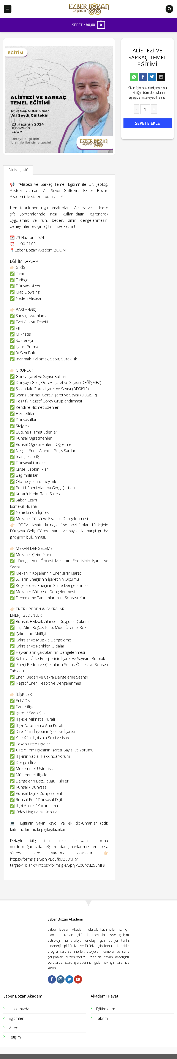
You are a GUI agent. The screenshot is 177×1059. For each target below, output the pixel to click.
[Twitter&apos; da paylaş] (152, 77)
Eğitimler (16, 1018)
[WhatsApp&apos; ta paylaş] (134, 77)
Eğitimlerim (105, 1008)
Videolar (16, 1027)
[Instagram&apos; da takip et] (61, 979)
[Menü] (8, 9)
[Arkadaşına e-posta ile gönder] (161, 77)
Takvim (102, 1018)
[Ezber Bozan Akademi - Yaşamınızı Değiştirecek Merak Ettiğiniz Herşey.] (88, 9)
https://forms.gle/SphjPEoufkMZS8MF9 (43, 859)
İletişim (15, 1037)
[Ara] (169, 9)
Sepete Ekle (147, 123)
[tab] (18, 170)
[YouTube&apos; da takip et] (78, 979)
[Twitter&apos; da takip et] (69, 979)
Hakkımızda (19, 1008)
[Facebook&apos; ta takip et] (52, 979)
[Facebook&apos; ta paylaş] (143, 77)
